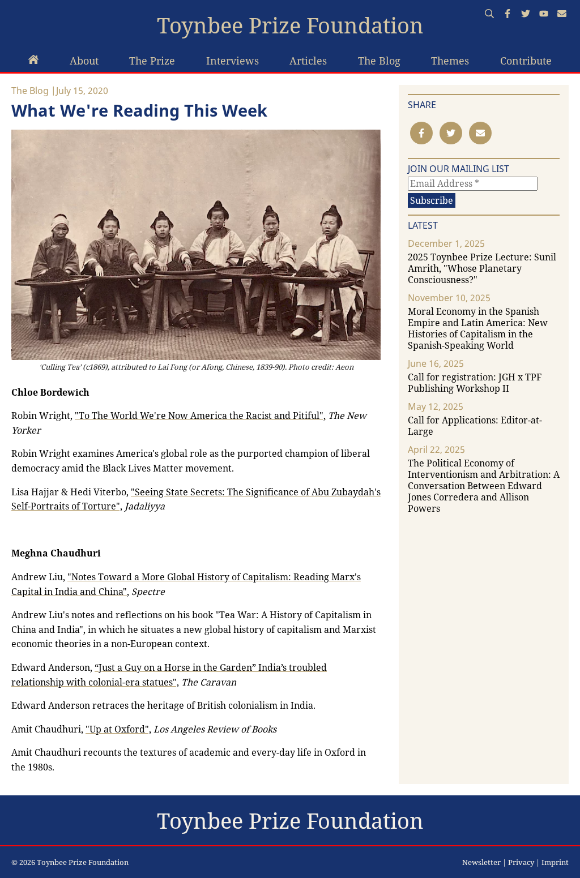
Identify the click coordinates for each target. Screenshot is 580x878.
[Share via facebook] (421, 133)
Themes (450, 60)
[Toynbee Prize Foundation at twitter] (526, 14)
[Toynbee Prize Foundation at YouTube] (544, 14)
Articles (308, 60)
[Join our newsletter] (562, 14)
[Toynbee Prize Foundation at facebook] (507, 14)
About (84, 60)
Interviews (232, 60)
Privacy (521, 862)
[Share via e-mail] (480, 133)
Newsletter (481, 862)
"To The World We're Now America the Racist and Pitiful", (200, 415)
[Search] (489, 14)
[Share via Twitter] (451, 133)
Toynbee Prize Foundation (290, 25)
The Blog (379, 60)
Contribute (526, 60)
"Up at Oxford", (118, 729)
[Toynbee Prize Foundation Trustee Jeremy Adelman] (33, 61)
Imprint (555, 862)
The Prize (152, 60)
